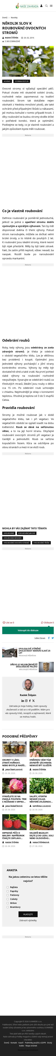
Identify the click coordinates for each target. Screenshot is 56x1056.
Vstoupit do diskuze (28, 630)
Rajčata (14, 887)
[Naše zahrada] (27, 6)
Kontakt (14, 1042)
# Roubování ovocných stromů (16, 543)
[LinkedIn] (23, 701)
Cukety (13, 899)
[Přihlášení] (41, 6)
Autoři (20, 1042)
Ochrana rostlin (22, 81)
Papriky (14, 891)
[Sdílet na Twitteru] (53, 638)
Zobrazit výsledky (28, 920)
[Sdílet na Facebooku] (49, 638)
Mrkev (13, 903)
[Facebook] (30, 701)
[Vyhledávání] (46, 5)
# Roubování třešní (41, 543)
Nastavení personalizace (28, 1050)
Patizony (14, 895)
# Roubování (9, 533)
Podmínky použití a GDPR (35, 1042)
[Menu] (51, 5)
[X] (33, 701)
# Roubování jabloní (26, 533)
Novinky (7, 81)
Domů (6, 1042)
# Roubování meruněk (13, 538)
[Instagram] (26, 701)
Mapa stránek (31, 1045)
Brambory (15, 907)
